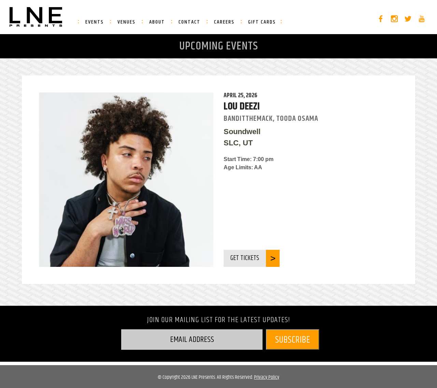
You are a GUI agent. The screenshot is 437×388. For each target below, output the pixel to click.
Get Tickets (244, 258)
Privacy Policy (266, 377)
